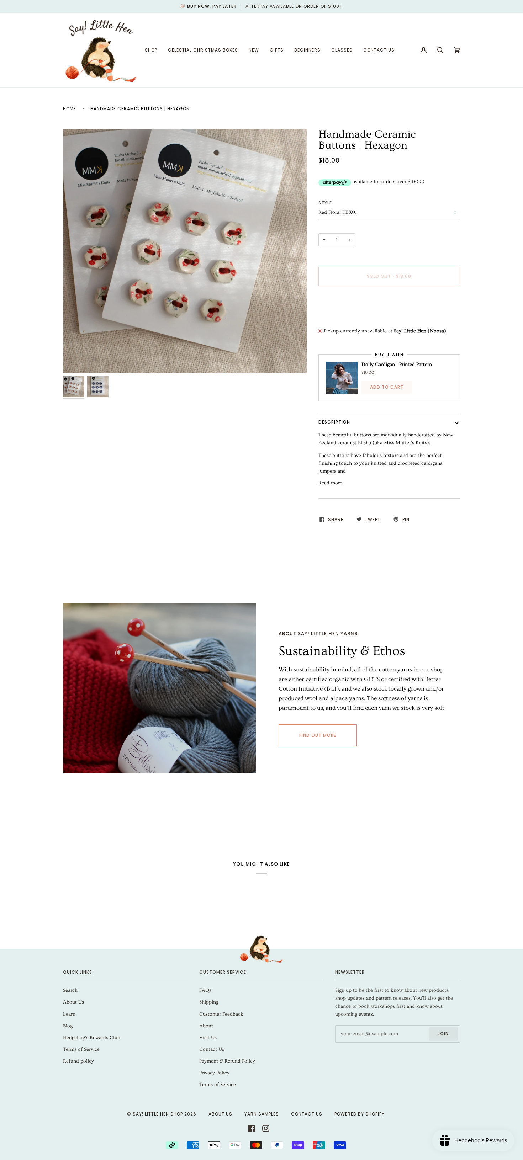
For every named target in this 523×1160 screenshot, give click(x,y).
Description (334, 422)
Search (70, 990)
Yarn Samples (261, 1114)
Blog (68, 1026)
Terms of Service (81, 1049)
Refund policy (78, 1061)
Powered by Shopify (359, 1114)
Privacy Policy (214, 1073)
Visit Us (208, 1038)
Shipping (208, 1002)
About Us (73, 1002)
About (206, 1026)
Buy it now (389, 306)
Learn (69, 1014)
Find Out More (317, 735)
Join (443, 1034)
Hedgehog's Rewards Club (91, 1038)
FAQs (205, 990)
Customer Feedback (221, 1014)
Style (325, 203)
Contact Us (211, 1049)
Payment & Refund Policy (227, 1061)
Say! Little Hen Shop (158, 1114)
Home (69, 109)
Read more (330, 483)
